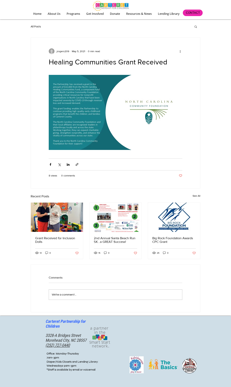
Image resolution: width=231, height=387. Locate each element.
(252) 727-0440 (57, 345)
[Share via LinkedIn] (68, 164)
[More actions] (180, 51)
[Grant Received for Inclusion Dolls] (57, 217)
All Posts (36, 26)
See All (196, 195)
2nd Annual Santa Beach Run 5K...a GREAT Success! (114, 240)
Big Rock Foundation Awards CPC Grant (172, 240)
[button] (95, 14)
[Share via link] (77, 164)
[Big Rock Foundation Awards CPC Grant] (174, 217)
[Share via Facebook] (50, 164)
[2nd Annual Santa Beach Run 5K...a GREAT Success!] (116, 217)
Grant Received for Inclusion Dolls (55, 240)
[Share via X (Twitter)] (59, 164)
